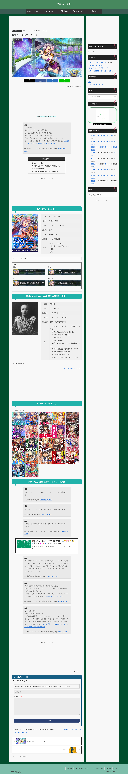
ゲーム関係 (108, 768)
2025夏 (103, 71)
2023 (93, 153)
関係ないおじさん (42, 31)
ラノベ (115, 768)
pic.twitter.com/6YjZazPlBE (35, 627)
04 (103, 136)
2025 (93, 141)
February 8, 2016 (46, 514)
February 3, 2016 (46, 500)
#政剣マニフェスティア (54, 596)
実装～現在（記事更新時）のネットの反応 (45, 171)
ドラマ (97, 768)
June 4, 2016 (62, 601)
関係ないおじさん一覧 (72, 368)
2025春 (96, 71)
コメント (18, 697)
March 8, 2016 (53, 576)
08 (112, 136)
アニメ (92, 768)
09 (114, 141)
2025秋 (110, 71)
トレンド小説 (92, 68)
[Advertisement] (47, 23)
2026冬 (90, 62)
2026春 (96, 62)
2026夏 (103, 62)
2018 (93, 181)
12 (94, 144)
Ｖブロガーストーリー (95, 85)
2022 (93, 158)
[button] (115, 96)
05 (105, 136)
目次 (44, 159)
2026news (99, 65)
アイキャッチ (103, 68)
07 (109, 136)
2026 (93, 136)
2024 (93, 147)
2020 (93, 170)
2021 (93, 164)
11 (92, 144)
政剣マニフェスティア (29, 31)
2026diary (91, 65)
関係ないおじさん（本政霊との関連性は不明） (46, 166)
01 (96, 136)
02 (99, 136)
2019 (93, 175)
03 (101, 136)
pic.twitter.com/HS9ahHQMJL (46, 143)
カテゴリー (69, 768)
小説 (102, 768)
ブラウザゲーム (17, 31)
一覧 (89, 82)
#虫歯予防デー (48, 624)
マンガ (86, 768)
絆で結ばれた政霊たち (39, 168)
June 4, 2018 (62, 632)
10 (116, 141)
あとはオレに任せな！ (39, 163)
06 (107, 136)
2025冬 (90, 71)
